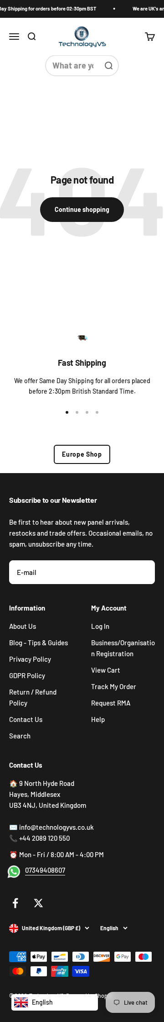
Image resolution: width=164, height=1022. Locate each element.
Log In (100, 626)
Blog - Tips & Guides (38, 642)
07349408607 (45, 870)
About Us (22, 626)
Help (98, 719)
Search (20, 736)
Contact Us (25, 719)
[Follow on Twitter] (38, 903)
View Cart (105, 670)
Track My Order (113, 686)
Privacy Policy (30, 659)
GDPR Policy (27, 675)
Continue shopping (82, 209)
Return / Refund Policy (32, 697)
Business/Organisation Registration (123, 648)
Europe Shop (82, 454)
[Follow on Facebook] (15, 903)
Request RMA (110, 703)
